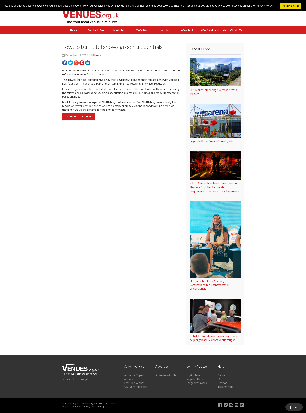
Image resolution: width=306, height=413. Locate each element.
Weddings (142, 29)
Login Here (193, 375)
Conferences (96, 29)
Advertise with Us (165, 375)
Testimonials (225, 386)
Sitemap (222, 383)
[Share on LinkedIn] (87, 62)
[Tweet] (70, 62)
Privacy (86, 406)
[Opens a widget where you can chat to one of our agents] (294, 407)
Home (73, 29)
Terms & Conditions (71, 406)
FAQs (221, 379)
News (97, 55)
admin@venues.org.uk (77, 379)
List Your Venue (232, 29)
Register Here (194, 379)
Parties (164, 29)
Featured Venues (134, 383)
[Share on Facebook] (64, 62)
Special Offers (210, 29)
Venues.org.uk (72, 403)
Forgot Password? (197, 383)
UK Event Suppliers (135, 386)
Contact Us (224, 375)
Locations (187, 29)
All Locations (131, 379)
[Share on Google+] (76, 62)
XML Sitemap (98, 406)
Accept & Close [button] (291, 5)
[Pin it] (81, 62)
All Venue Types (133, 375)
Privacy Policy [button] (264, 5)
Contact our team (79, 116)
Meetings (119, 29)
